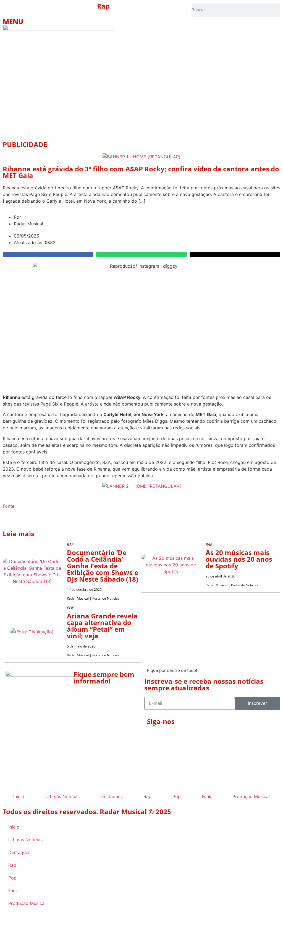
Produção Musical (251, 796)
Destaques (112, 796)
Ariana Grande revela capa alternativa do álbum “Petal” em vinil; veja (102, 625)
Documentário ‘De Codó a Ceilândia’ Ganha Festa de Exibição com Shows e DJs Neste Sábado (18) (102, 566)
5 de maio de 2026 (81, 646)
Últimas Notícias (62, 796)
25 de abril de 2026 (220, 576)
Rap (103, 6)
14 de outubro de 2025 (84, 589)
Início (18, 796)
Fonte (8, 506)
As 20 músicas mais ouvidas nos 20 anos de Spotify (239, 559)
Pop (176, 796)
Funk (206, 796)
